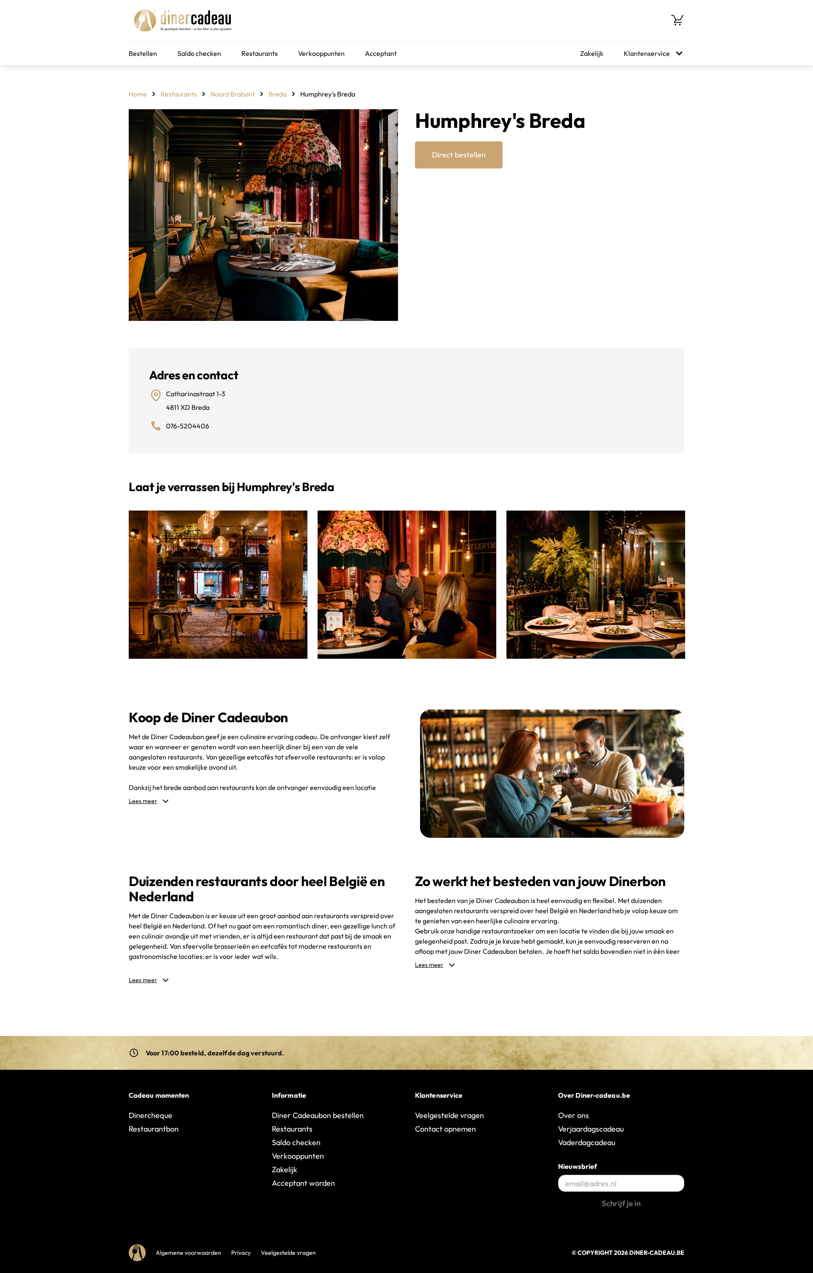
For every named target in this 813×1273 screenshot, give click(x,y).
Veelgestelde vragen (449, 1115)
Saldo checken (199, 53)
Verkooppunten (321, 53)
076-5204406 (187, 426)
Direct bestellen (459, 155)
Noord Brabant (232, 94)
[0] (677, 20)
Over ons (573, 1115)
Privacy (241, 1252)
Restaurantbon (154, 1129)
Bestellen (143, 53)
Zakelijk (591, 53)
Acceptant (381, 53)
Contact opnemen (445, 1129)
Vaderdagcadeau (586, 1142)
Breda (277, 94)
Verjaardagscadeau (591, 1129)
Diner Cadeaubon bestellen (318, 1115)
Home (138, 94)
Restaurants (259, 53)
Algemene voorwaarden (188, 1252)
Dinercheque (150, 1115)
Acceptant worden (303, 1183)
